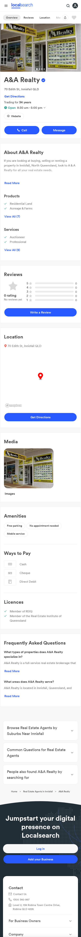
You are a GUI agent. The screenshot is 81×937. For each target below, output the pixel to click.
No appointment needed (44, 525)
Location (45, 17)
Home (14, 791)
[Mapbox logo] (13, 405)
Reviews (29, 17)
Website (16, 116)
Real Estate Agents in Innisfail (38, 791)
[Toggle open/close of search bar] (68, 6)
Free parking (14, 525)
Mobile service (16, 533)
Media (60, 17)
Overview (12, 17)
